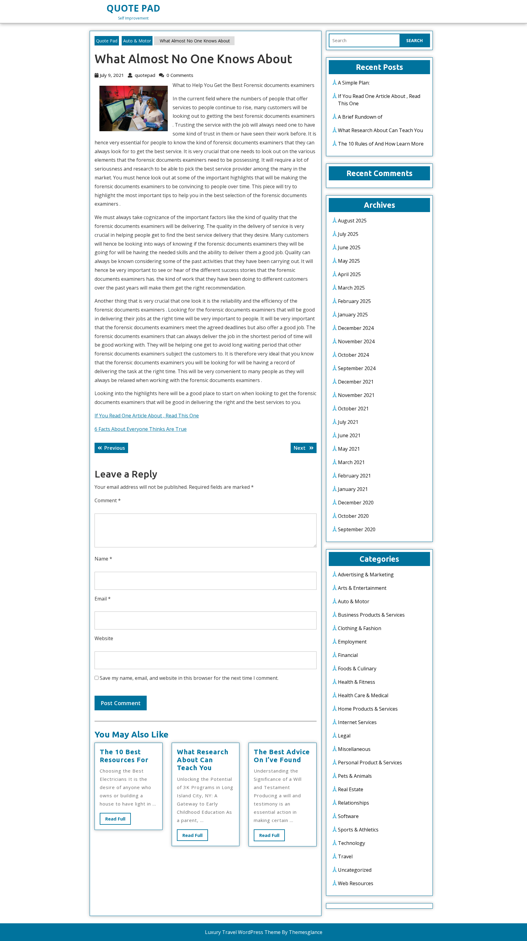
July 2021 (348, 422)
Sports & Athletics (358, 829)
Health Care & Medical (363, 695)
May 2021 (349, 448)
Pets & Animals (355, 776)
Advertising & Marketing (366, 574)
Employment (352, 641)
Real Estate (350, 789)
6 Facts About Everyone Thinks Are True (141, 429)
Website (104, 638)
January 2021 (353, 489)
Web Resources (355, 883)
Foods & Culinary (357, 668)
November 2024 (356, 341)
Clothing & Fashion (359, 628)
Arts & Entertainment (362, 588)
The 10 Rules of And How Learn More (381, 143)
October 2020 (353, 516)
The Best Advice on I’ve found (282, 755)
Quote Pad (133, 8)
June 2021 (349, 435)
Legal (344, 735)
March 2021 (351, 462)
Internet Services (357, 722)
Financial (348, 655)
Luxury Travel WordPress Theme (243, 932)
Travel (345, 856)
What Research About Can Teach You (202, 760)
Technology (351, 843)
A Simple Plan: (354, 82)
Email (103, 598)
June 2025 (349, 247)
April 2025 (349, 274)
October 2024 (353, 355)
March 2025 (351, 287)
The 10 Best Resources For (124, 755)
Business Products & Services (371, 614)
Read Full (118, 820)
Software (348, 816)
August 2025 (352, 220)
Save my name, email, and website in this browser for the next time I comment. (189, 678)
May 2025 (349, 261)
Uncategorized (354, 870)
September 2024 (356, 368)
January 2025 (353, 314)
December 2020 (356, 502)
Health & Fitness (356, 682)
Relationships (353, 802)
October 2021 (353, 408)
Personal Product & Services (370, 762)
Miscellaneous (354, 749)
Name (103, 558)
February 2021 (354, 475)
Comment (108, 500)
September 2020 (356, 529)
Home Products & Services (368, 708)
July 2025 (348, 234)
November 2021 (356, 395)
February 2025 (354, 301)
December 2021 (356, 381)
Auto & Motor (137, 41)
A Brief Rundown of (360, 117)
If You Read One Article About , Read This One (147, 415)
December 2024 (356, 328)
